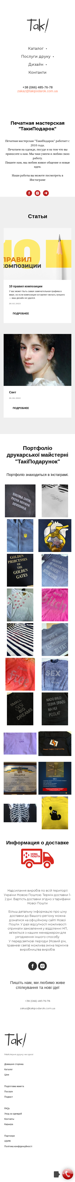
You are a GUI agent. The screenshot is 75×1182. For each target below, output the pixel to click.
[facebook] (29, 193)
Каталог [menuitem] (36, 48)
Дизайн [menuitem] (36, 64)
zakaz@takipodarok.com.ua (37, 91)
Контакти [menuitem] (37, 72)
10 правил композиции (25, 286)
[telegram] (46, 193)
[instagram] (37, 193)
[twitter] (15, 1161)
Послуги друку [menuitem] (36, 56)
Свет (12, 392)
